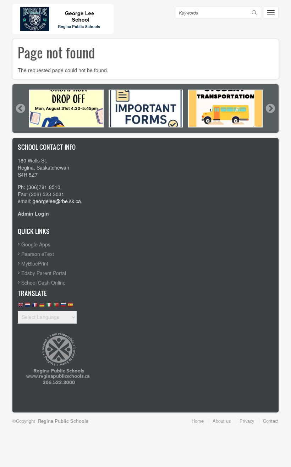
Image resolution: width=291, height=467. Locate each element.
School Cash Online (43, 282)
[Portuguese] (56, 306)
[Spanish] (70, 306)
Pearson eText (37, 253)
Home (198, 420)
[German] (42, 306)
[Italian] (49, 306)
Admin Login (33, 213)
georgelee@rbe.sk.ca (57, 201)
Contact (271, 420)
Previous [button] (20, 108)
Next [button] (270, 108)
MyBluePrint (34, 263)
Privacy (247, 420)
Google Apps (35, 244)
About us (222, 420)
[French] (35, 306)
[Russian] (63, 306)
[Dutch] (28, 306)
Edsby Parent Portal (43, 273)
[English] (20, 306)
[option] (66, 108)
